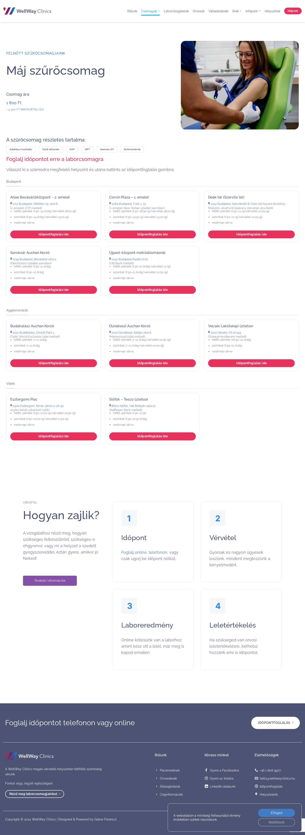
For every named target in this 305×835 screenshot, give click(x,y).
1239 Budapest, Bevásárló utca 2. (34, 259)
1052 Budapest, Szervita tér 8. (230, 203)
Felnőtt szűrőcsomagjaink (35, 53)
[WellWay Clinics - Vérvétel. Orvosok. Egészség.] (27, 11)
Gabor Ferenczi (105, 819)
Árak (235, 11)
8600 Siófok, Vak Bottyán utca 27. (133, 406)
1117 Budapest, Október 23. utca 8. (35, 203)
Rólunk (132, 11)
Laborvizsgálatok (176, 11)
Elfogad (276, 813)
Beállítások (276, 822)
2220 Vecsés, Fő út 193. (225, 332)
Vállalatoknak (218, 11)
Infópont (252, 11)
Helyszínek (272, 11)
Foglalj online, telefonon (144, 552)
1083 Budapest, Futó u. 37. (128, 203)
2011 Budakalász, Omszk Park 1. (33, 332)
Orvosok (199, 11)
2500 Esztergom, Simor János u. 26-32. (38, 406)
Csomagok (149, 11)
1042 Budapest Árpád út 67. (129, 259)
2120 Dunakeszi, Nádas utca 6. (131, 332)
